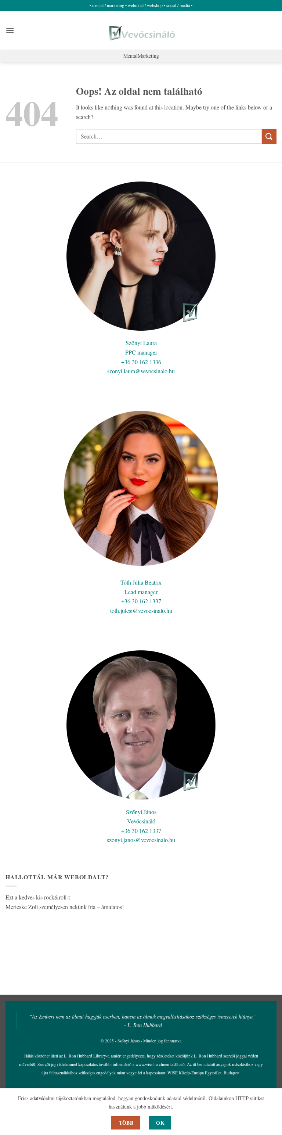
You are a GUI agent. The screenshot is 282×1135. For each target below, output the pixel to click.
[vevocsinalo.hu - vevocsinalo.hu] (141, 30)
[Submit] (269, 136)
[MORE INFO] (125, 1122)
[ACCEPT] (160, 1122)
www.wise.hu (146, 1064)
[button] (10, 30)
